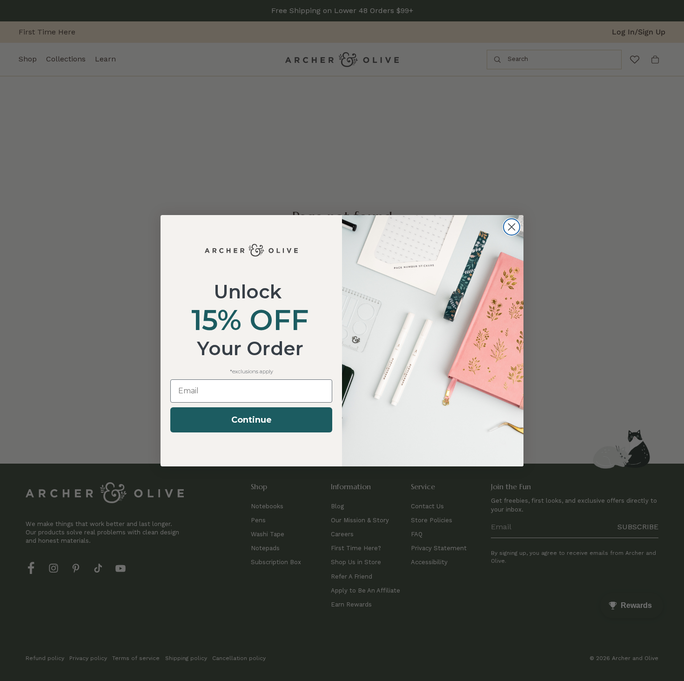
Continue (251, 420)
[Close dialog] (511, 227)
